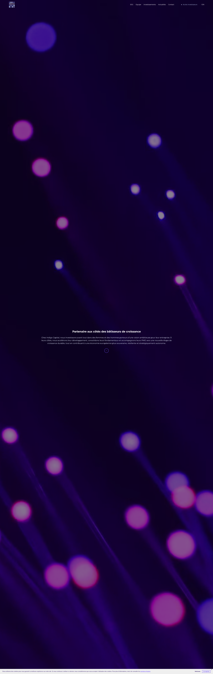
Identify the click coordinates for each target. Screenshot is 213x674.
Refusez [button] (197, 671)
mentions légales (145, 671)
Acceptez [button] (206, 671)
